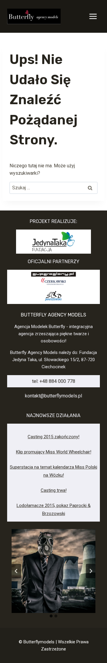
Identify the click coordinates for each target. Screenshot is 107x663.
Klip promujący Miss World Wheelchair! (53, 452)
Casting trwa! (54, 490)
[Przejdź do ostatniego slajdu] (16, 571)
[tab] (51, 615)
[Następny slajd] (90, 571)
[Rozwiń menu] (93, 16)
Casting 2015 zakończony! (53, 436)
